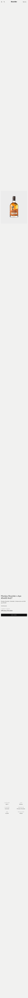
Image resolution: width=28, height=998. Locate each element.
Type (21, 802)
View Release (4, 605)
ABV (7, 811)
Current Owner (5, 609)
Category (7, 802)
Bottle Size (21, 811)
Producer (21, 807)
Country (7, 807)
